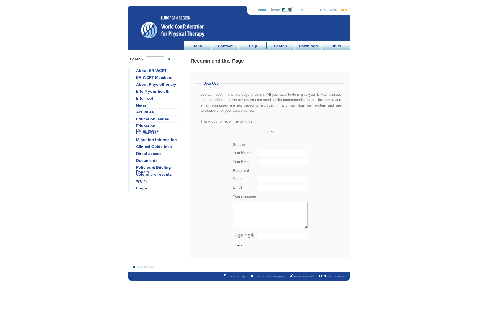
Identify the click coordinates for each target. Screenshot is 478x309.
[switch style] (284, 11)
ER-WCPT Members (154, 77)
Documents (147, 160)
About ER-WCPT (151, 70)
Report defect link (303, 276)
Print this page (236, 276)
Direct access (149, 153)
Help (253, 46)
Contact (225, 46)
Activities (145, 112)
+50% (344, 9)
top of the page (145, 266)
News (141, 105)
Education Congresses (147, 126)
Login (141, 188)
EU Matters (146, 133)
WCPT (141, 181)
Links (336, 46)
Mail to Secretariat (336, 276)
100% (322, 9)
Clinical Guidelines (154, 146)
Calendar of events (154, 174)
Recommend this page (270, 276)
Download (308, 46)
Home (197, 46)
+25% (333, 9)
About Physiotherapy (156, 84)
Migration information (156, 139)
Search (280, 46)
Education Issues (152, 119)
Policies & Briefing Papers (153, 168)
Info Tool (144, 98)
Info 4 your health (153, 91)
